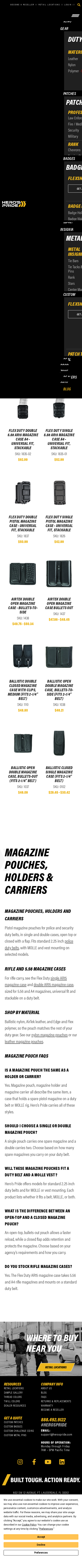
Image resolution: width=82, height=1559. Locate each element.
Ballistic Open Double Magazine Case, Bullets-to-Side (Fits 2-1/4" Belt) (59, 690)
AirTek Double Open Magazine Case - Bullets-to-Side (23, 605)
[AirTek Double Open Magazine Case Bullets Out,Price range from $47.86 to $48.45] (59, 574)
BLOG (67, 389)
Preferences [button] (46, 1528)
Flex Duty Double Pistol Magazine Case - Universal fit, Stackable (23, 523)
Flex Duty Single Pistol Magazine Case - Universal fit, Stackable (59, 523)
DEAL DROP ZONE (65, 365)
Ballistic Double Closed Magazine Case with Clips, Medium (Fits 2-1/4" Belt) (23, 690)
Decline (41, 1544)
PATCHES (69, 93)
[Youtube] (48, 1462)
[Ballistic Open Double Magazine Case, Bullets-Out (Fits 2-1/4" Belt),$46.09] (23, 742)
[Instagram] (20, 1462)
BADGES (69, 158)
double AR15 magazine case (53, 984)
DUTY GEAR (65, 25)
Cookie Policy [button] (29, 1524)
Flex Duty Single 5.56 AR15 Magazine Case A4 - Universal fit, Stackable (59, 439)
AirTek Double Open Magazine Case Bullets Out (59, 603)
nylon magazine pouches (49, 1034)
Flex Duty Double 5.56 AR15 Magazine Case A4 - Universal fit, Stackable (23, 439)
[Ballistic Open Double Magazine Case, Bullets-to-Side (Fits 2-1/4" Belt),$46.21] (59, 656)
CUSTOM (69, 294)
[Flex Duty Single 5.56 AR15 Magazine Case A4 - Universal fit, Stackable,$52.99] (59, 405)
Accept (41, 1537)
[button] (68, 15)
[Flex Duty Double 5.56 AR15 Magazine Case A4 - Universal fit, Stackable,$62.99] (23, 405)
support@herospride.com (56, 1434)
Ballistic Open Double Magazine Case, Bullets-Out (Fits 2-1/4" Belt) (23, 774)
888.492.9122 (53, 1419)
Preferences (41, 1552)
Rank (73, 143)
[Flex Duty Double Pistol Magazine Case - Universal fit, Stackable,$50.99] (23, 491)
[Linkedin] (62, 1462)
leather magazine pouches (24, 1041)
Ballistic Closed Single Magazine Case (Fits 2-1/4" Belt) (59, 774)
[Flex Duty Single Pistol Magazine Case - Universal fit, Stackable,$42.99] (59, 491)
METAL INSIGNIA (66, 226)
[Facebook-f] (34, 1462)
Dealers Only (68, 380)
